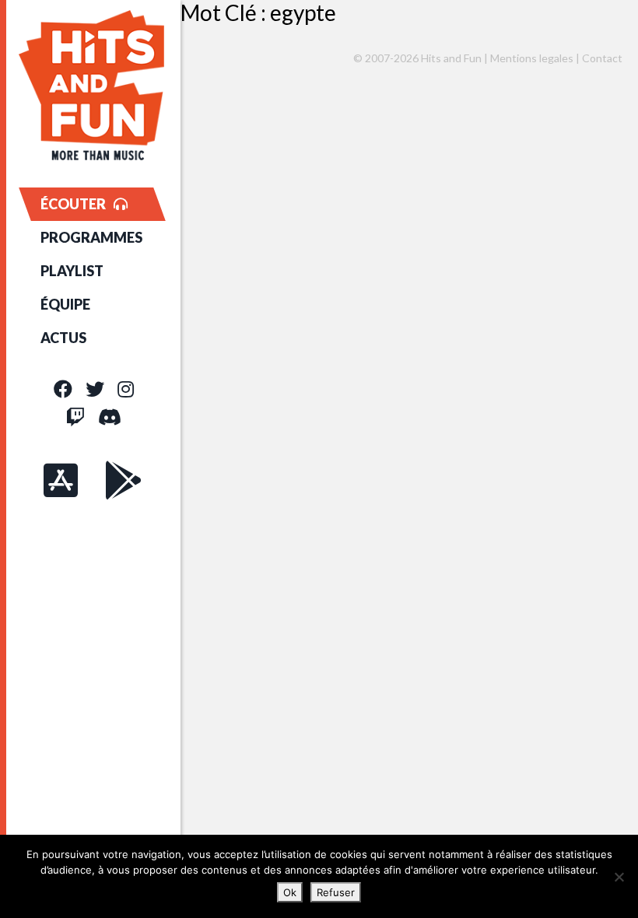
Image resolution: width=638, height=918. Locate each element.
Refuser (336, 892)
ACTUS (63, 337)
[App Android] (123, 480)
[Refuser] (618, 877)
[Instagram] (125, 388)
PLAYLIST (71, 270)
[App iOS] (60, 480)
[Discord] (109, 416)
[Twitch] (75, 416)
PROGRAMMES (91, 237)
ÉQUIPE (65, 304)
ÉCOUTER (73, 203)
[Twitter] (95, 388)
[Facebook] (63, 388)
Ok (289, 892)
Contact (602, 58)
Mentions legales (531, 58)
